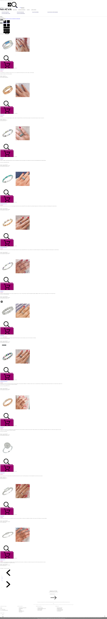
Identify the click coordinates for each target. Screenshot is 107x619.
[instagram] (3, 617)
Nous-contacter (40, 610)
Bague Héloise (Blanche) (3, 247)
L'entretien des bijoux (60, 609)
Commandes (21, 608)
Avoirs (20, 609)
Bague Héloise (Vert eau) (3, 203)
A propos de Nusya (40, 607)
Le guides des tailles (60, 610)
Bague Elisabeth (2, 472)
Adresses (20, 610)
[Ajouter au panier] (7, 65)
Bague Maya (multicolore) (3, 381)
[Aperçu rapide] (6, 61)
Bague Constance (2, 559)
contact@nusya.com (5, 610)
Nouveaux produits (59, 607)
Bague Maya (2, 427)
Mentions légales (40, 609)
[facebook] (3, 615)
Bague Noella (2, 335)
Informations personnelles (22, 607)
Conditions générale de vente (42, 608)
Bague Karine (2, 69)
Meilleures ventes (59, 608)
